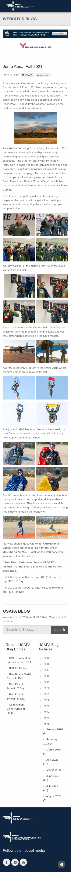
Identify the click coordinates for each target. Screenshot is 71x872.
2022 (47, 700)
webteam (44, 75)
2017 (47, 669)
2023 (47, 706)
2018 (47, 676)
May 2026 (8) (54, 769)
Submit (59, 630)
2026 (47, 724)
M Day (20, 591)
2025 (47, 718)
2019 (47, 682)
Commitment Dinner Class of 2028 (16, 708)
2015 (47, 657)
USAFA (28, 75)
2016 (47, 663)
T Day (19, 581)
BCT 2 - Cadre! (18, 668)
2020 (47, 688)
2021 (47, 694)
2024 (47, 712)
